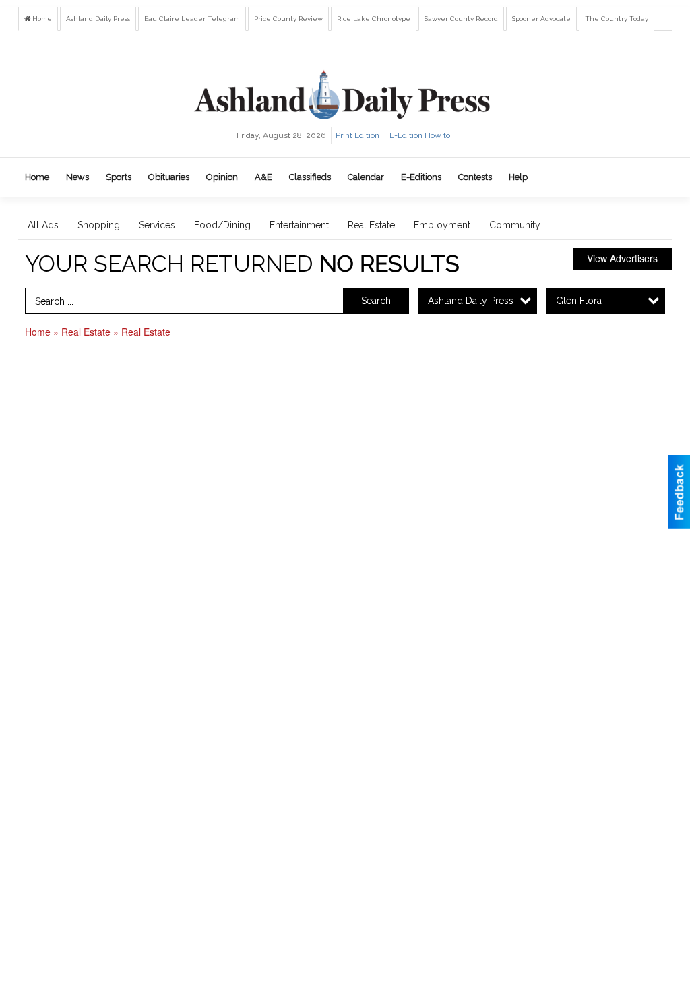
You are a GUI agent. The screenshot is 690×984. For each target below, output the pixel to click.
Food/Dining (222, 225)
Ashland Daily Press (98, 18)
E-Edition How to (419, 135)
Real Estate (371, 225)
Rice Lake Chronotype (373, 18)
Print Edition (357, 135)
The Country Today (616, 18)
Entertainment (299, 225)
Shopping (98, 225)
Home (41, 18)
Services (157, 225)
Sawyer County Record (461, 18)
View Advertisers (622, 258)
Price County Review (288, 18)
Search (376, 300)
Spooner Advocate (541, 18)
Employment (442, 225)
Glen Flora (579, 300)
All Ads (43, 225)
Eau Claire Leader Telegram (192, 18)
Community (514, 225)
